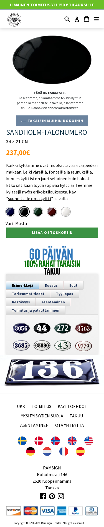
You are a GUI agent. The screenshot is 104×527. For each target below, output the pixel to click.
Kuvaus (51, 285)
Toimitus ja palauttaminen (35, 310)
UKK (21, 406)
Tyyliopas (64, 293)
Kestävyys (21, 302)
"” (29, 198)
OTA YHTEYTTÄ (69, 425)
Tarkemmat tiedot (28, 293)
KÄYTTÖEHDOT (72, 406)
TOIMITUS (41, 406)
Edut (73, 285)
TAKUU (76, 415)
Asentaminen (53, 302)
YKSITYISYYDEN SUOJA (42, 415)
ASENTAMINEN (34, 425)
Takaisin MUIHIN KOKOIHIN (54, 120)
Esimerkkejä (22, 285)
